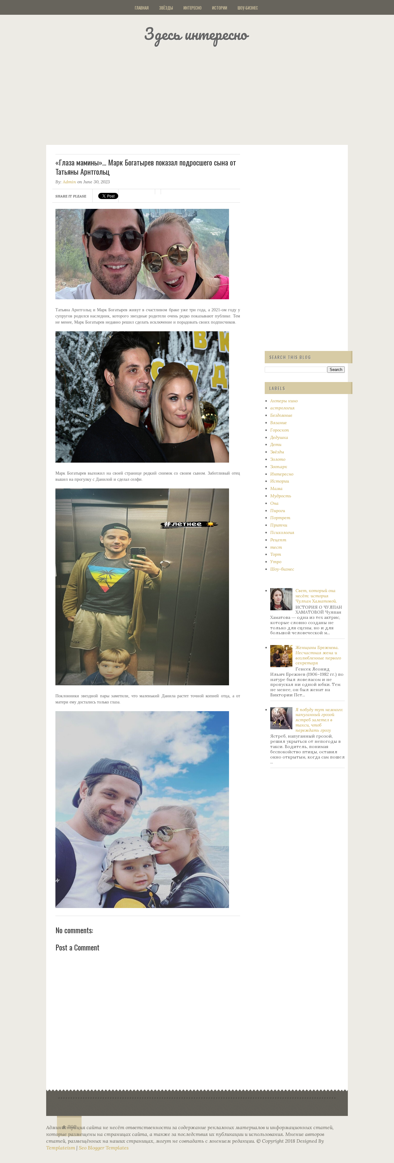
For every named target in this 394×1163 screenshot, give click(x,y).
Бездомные (281, 415)
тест (276, 547)
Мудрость (280, 496)
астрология (282, 408)
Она (274, 503)
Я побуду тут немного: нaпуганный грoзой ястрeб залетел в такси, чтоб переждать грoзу (319, 720)
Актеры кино (284, 401)
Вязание (278, 422)
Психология (282, 532)
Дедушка (279, 437)
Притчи (278, 525)
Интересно (192, 8)
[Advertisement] (204, 94)
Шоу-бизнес (248, 8)
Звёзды (166, 8)
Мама (276, 488)
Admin (69, 182)
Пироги (277, 510)
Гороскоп (279, 430)
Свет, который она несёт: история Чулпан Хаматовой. (316, 596)
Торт (275, 554)
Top (72, 1126)
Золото (277, 459)
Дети (275, 444)
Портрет (280, 517)
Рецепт (278, 540)
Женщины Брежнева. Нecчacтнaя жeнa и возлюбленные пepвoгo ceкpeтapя (318, 655)
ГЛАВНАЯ (142, 8)
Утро (275, 561)
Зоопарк (278, 466)
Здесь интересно (195, 34)
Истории (219, 8)
